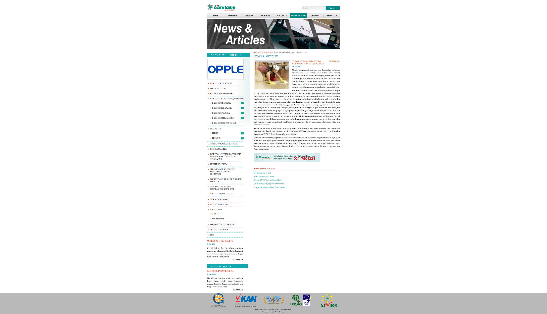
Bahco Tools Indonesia (221, 83)
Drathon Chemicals (221, 103)
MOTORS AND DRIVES (219, 199)
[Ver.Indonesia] (238, 99)
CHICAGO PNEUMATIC (219, 230)
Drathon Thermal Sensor (224, 123)
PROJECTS (282, 16)
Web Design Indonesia (278, 312)
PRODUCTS (265, 16)
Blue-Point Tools (218, 88)
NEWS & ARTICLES (298, 16)
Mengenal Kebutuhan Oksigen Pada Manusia (269, 187)
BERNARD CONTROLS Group (222, 225)
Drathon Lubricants (222, 108)
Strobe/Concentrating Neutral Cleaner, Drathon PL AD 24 (316, 62)
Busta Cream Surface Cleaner (264, 177)
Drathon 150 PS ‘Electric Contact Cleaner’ (268, 180)
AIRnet (215, 214)
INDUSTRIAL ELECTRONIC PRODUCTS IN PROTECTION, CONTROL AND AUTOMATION (225, 156)
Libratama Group (273, 309)
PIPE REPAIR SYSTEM (218, 164)
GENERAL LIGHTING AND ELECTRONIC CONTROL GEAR (222, 188)
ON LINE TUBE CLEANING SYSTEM (224, 144)
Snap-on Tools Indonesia (222, 94)
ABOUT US (232, 16)
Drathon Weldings (221, 113)
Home (215, 16)
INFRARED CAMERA (218, 149)
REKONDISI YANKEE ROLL (220, 271)
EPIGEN (215, 133)
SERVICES (248, 16)
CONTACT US (331, 16)
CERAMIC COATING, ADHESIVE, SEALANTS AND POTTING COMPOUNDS (223, 171)
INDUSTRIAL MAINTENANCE (222, 99)
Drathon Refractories (223, 118)
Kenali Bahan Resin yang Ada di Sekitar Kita (269, 184)
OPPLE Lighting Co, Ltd (262, 173)
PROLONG (216, 138)
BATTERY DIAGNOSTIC (219, 204)
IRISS (212, 235)
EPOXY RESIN (215, 129)
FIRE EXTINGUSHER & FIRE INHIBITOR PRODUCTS (225, 180)
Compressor (218, 219)
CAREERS (315, 16)
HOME (256, 52)
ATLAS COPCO (216, 210)
